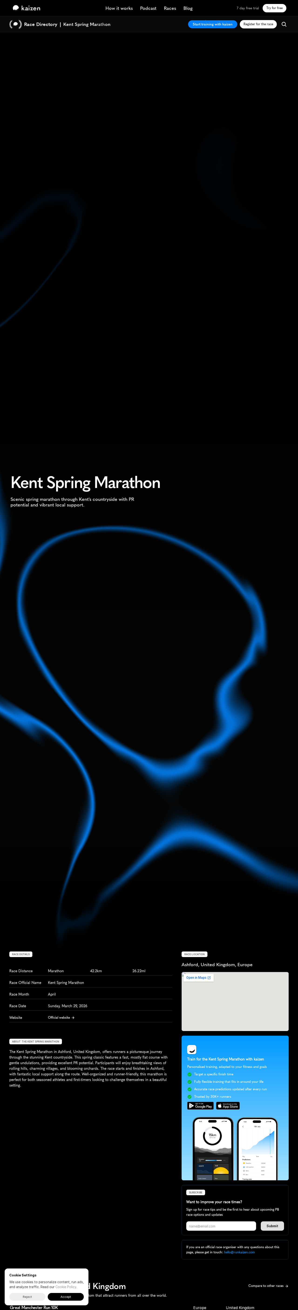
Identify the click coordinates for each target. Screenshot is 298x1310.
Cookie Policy (65, 1287)
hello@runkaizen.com (239, 1252)
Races (170, 8)
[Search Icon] (284, 24)
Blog (188, 8)
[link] (28, 8)
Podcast (148, 8)
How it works (119, 8)
